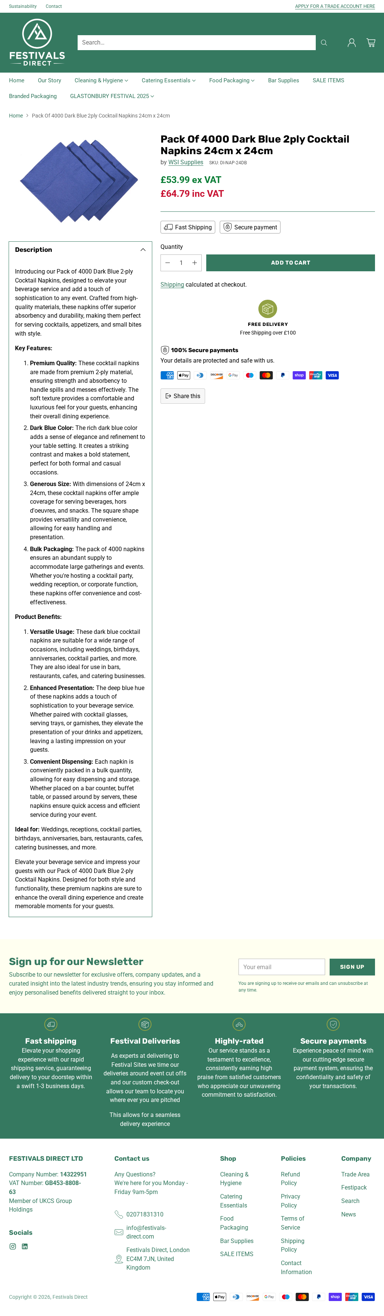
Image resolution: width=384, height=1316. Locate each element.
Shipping (172, 284)
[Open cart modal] (371, 43)
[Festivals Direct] (37, 43)
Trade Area (355, 1174)
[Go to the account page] (352, 43)
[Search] (324, 43)
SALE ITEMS (237, 1254)
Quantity (171, 246)
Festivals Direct (70, 1297)
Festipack (354, 1187)
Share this (187, 396)
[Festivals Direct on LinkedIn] (24, 1248)
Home (16, 116)
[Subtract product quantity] (167, 263)
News (348, 1214)
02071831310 (145, 1214)
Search (350, 1200)
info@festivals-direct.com (146, 1232)
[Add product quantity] (194, 263)
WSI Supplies (185, 162)
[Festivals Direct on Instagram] (12, 1248)
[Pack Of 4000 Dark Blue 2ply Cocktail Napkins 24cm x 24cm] (80, 180)
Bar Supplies (237, 1241)
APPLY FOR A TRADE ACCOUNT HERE (335, 6)
